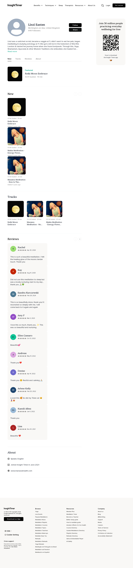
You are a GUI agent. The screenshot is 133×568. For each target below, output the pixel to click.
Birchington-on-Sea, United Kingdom (44, 28)
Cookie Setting (13, 535)
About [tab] (38, 59)
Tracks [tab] (18, 59)
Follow (75, 25)
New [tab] (9, 59)
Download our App (13, 519)
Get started (119, 5)
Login (108, 5)
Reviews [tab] (28, 59)
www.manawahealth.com (21, 471)
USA (8, 531)
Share (75, 30)
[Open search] (102, 5)
